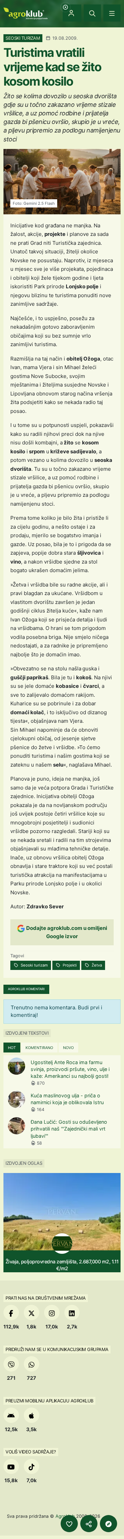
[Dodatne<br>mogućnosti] (108, 1523)
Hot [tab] (12, 1047)
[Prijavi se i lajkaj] (69, 1523)
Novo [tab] (68, 1047)
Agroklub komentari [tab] (26, 989)
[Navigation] (112, 13)
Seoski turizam (34, 965)
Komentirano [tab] (39, 1047)
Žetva (96, 965)
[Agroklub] (25, 12)
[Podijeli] (88, 1523)
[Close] (92, 13)
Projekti (69, 965)
